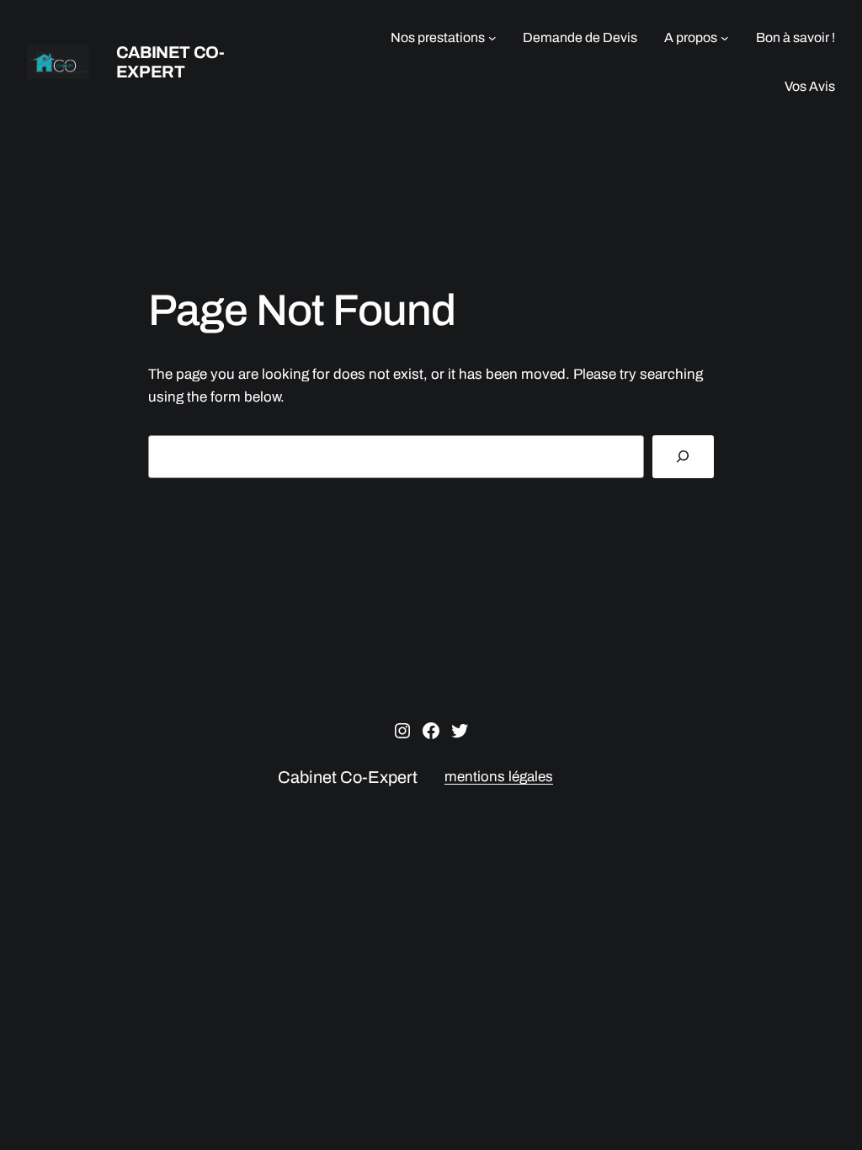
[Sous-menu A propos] (725, 38)
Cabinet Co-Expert (170, 62)
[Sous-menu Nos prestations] (492, 38)
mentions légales (498, 777)
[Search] (683, 456)
